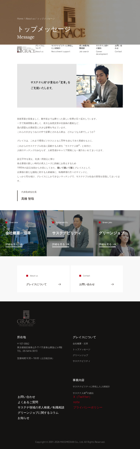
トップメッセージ (81, 349)
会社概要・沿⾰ (80, 343)
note (76, 402)
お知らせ (23, 418)
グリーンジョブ (80, 355)
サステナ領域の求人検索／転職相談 (41, 407)
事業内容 (78, 380)
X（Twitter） (82, 397)
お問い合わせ (26, 397)
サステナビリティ (81, 361)
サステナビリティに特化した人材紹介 (91, 386)
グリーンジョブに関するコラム (38, 413)
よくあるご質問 (28, 402)
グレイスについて (84, 337)
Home (20, 18)
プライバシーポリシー (87, 407)
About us (30, 18)
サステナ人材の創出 (83, 393)
